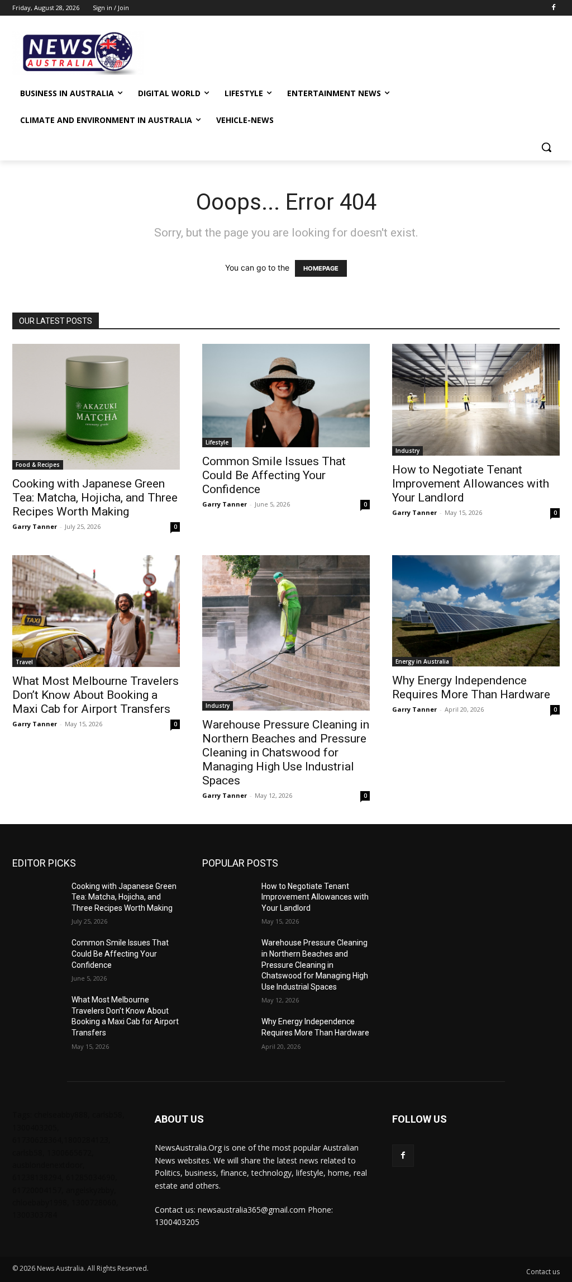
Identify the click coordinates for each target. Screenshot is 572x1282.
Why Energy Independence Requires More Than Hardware (471, 687)
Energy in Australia (422, 661)
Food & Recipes (38, 465)
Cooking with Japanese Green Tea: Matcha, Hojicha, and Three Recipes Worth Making (95, 497)
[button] (546, 147)
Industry (407, 451)
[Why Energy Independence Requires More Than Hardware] (476, 611)
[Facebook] (553, 8)
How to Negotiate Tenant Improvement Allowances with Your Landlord (470, 483)
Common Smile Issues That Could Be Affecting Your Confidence (274, 475)
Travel (24, 662)
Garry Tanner (34, 526)
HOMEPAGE (321, 268)
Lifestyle (217, 442)
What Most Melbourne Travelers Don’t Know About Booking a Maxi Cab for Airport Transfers (95, 695)
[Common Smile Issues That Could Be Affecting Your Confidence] (286, 396)
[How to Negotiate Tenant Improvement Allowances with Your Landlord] (476, 400)
